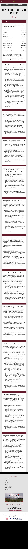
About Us (8, 482)
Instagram (15, 17)
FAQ (7, 484)
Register (20, 4)
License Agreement (19, 515)
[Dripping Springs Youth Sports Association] (14, 1)
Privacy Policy (6, 515)
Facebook (12, 17)
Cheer (7, 480)
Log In (19, 516)
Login (7, 4)
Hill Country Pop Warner (8, 486)
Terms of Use (12, 515)
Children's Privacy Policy (12, 516)
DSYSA (7, 489)
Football (8, 479)
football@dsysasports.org (15, 510)
